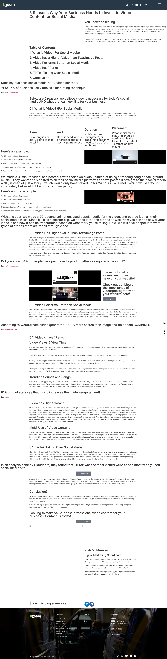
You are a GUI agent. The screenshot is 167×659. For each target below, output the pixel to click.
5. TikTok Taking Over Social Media (55, 73)
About (86, 615)
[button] (125, 197)
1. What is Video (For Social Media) (54, 52)
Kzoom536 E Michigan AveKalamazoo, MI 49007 (119, 621)
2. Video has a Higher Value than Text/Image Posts (66, 57)
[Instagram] (132, 5)
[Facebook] (141, 5)
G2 (8, 397)
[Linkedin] (146, 5)
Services (59, 615)
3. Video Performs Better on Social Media (59, 63)
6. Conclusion (39, 78)
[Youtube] (136, 5)
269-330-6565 (116, 629)
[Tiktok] (127, 5)
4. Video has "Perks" (44, 68)
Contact (114, 615)
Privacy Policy (116, 634)
